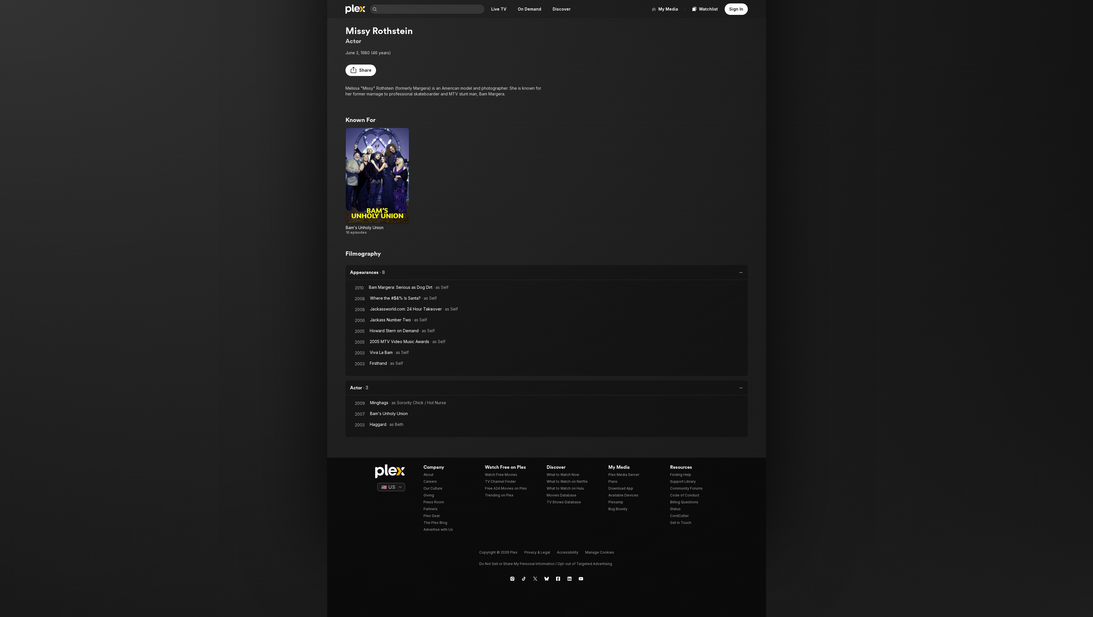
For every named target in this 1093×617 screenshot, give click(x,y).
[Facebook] (558, 578)
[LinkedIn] (569, 578)
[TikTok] (523, 578)
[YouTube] (581, 578)
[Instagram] (512, 578)
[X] (535, 578)
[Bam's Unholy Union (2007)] (377, 181)
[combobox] (431, 9)
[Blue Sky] (546, 578)
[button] (360, 70)
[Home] (355, 9)
